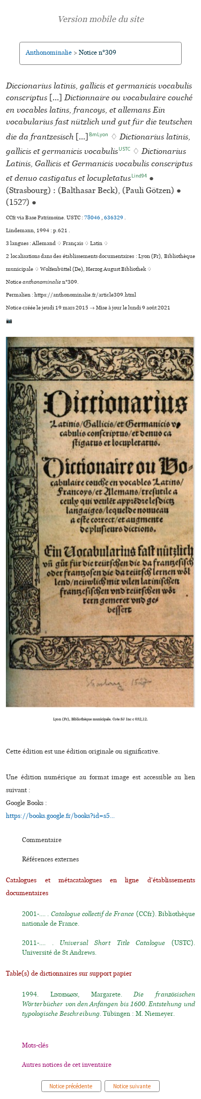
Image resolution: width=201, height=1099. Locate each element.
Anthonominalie (49, 53)
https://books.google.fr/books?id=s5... (60, 816)
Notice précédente (71, 1086)
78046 (92, 218)
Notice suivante (132, 1086)
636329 (114, 218)
